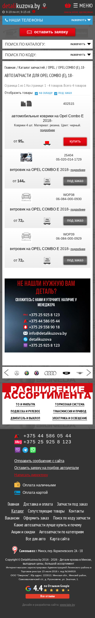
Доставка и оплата (38, 504)
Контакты (76, 511)
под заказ (65, 92)
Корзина (67, 5)
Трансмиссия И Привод (69, 411)
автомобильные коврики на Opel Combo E (48, 116)
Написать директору (31, 475)
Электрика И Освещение (69, 418)
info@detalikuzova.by (48, 333)
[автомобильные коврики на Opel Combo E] (26, 103)
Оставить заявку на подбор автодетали (46, 468)
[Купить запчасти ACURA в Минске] (17, 372)
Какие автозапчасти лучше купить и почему (47, 525)
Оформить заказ (36, 518)
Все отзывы (47, 596)
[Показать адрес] (44, 5)
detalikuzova (40, 339)
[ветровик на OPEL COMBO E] (26, 157)
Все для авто (36, 538)
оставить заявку (51, 32)
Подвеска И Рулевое (25, 411)
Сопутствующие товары (46, 511)
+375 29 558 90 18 (44, 327)
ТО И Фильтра (25, 404)
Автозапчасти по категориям (61, 532)
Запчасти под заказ (72, 504)
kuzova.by (21, 5)
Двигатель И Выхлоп (25, 418)
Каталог (17, 511)
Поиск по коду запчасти (71, 518)
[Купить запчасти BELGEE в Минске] (66, 372)
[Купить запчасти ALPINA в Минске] (36, 372)
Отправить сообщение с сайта (39, 461)
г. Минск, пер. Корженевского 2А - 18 (51, 551)
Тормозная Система (69, 404)
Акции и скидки (23, 532)
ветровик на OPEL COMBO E (34, 170)
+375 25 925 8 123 (44, 315)
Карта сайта (59, 538)
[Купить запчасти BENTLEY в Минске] (80, 372)
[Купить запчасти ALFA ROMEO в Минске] (27, 372)
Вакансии (12, 518)
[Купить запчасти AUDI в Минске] (50, 372)
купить (75, 141)
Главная (13, 504)
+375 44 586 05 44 (44, 321)
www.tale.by (67, 604)
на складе (46, 92)
